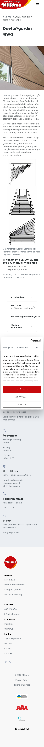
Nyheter (8, 643)
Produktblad (18, 297)
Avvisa (22, 404)
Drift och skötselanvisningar (22, 307)
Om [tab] (36, 347)
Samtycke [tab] (8, 347)
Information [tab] (22, 347)
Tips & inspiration (12, 638)
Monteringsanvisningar (23, 316)
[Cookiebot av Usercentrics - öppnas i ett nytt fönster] (31, 340)
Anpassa (21, 397)
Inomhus (8, 624)
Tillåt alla (22, 389)
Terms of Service (22, 684)
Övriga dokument (17, 326)
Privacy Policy (22, 680)
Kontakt (8, 653)
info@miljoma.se (11, 532)
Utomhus (8, 628)
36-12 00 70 (9, 507)
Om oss (8, 648)
